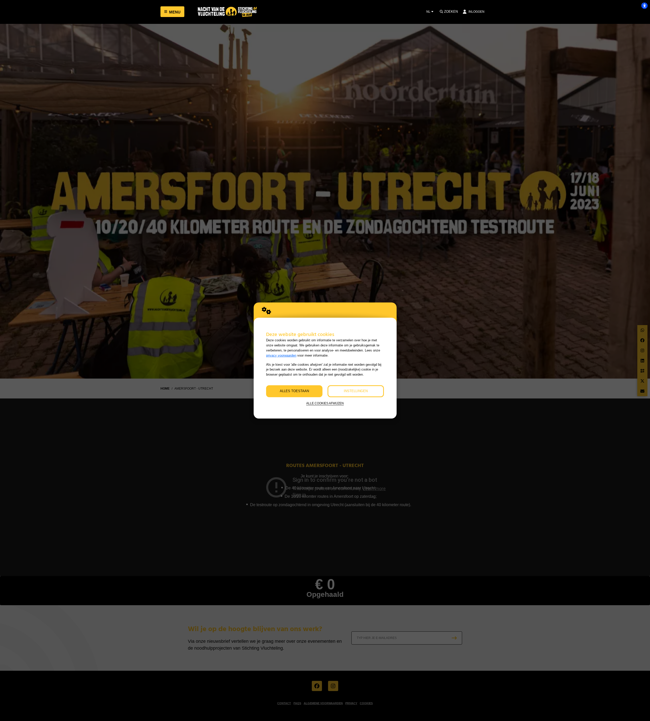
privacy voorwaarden (281, 355)
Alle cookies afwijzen (325, 403)
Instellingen (356, 391)
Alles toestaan (294, 391)
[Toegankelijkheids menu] (644, 6)
